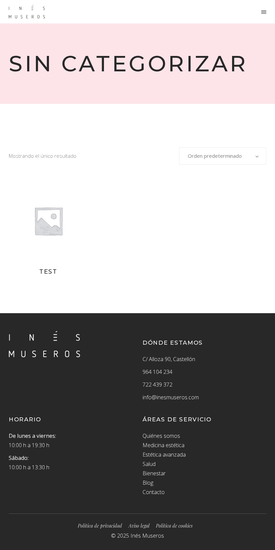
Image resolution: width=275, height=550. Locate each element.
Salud (149, 464)
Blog (148, 482)
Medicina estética (163, 445)
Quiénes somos (161, 435)
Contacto (154, 492)
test (48, 271)
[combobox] (222, 155)
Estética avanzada (164, 454)
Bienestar (154, 473)
